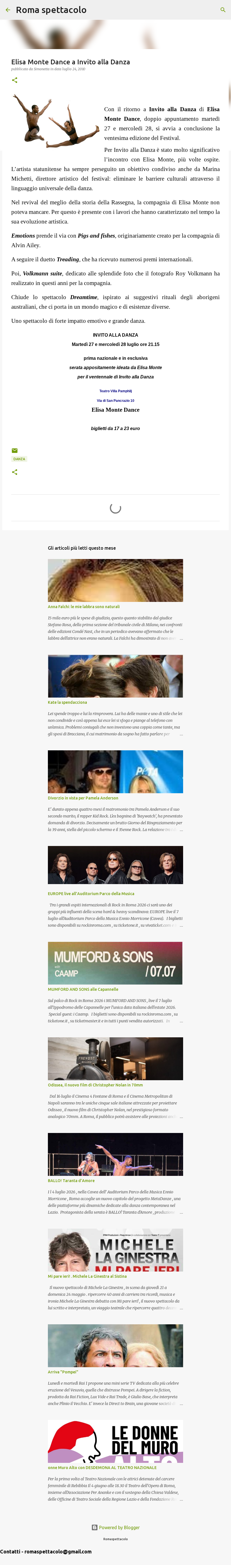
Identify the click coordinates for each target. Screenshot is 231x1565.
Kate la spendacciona (67, 702)
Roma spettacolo (51, 10)
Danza (19, 459)
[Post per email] (14, 453)
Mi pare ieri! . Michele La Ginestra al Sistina (87, 1276)
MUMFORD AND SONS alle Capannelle (83, 989)
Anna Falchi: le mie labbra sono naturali (84, 606)
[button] (14, 80)
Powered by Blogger (119, 1527)
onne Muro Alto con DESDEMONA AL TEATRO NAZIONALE (102, 1467)
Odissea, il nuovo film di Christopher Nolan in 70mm (95, 1085)
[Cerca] (94, 10)
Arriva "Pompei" (63, 1372)
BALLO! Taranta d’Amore (71, 1180)
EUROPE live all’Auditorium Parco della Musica (91, 893)
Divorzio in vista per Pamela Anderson (83, 798)
